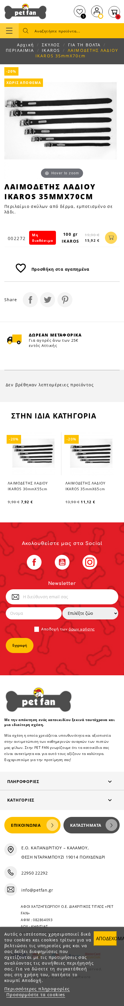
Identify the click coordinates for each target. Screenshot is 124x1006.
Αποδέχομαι (106, 938)
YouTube (62, 562)
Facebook (34, 562)
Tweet (47, 299)
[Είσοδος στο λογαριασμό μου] (97, 10)
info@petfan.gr (37, 890)
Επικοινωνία (26, 825)
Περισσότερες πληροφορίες (37, 989)
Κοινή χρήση (30, 299)
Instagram (89, 562)
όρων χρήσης (82, 629)
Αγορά (111, 238)
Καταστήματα (86, 825)
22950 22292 (34, 873)
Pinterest (64, 299)
